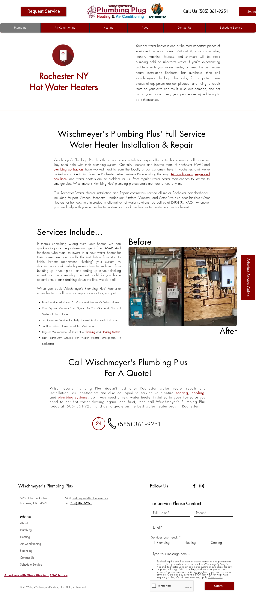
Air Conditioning (30, 544)
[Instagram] (202, 486)
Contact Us (27, 558)
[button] (35, 575)
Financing (26, 551)
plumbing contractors (68, 169)
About (24, 523)
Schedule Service (31, 565)
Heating (25, 537)
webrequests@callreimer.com (90, 498)
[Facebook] (194, 486)
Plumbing (26, 530)
